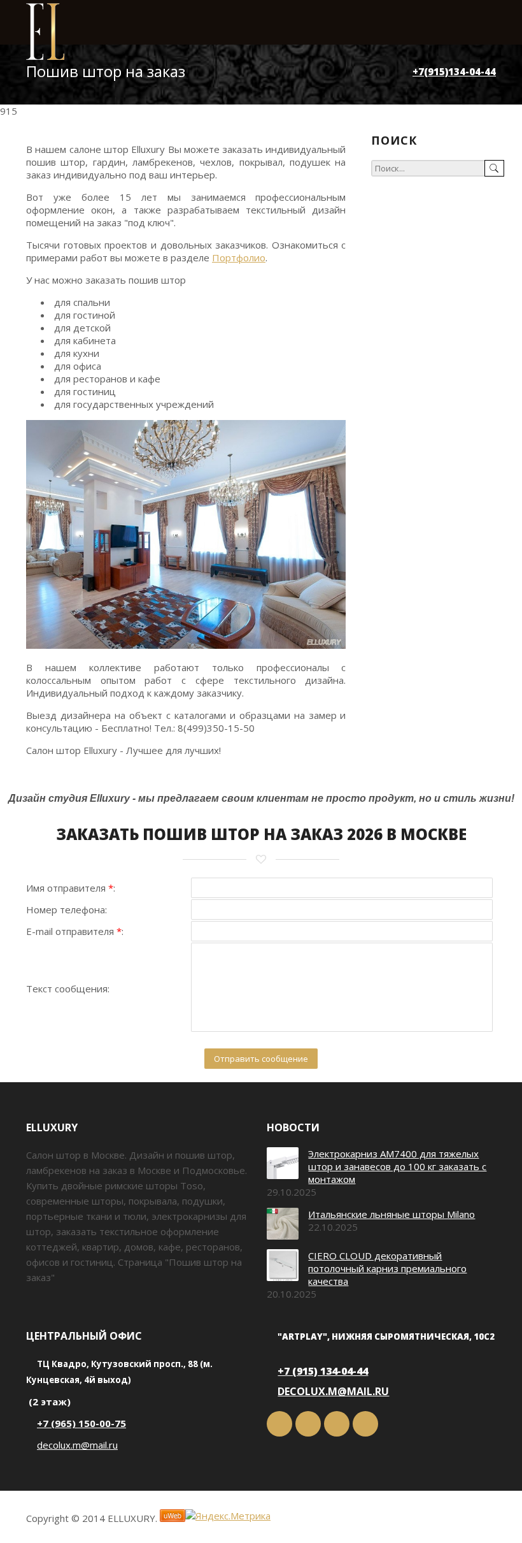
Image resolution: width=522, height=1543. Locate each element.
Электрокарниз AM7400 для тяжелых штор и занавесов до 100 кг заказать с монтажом (397, 1166)
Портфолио (238, 257)
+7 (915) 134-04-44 (323, 1371)
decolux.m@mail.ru (77, 1444)
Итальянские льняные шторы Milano (391, 1214)
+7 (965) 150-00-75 (81, 1423)
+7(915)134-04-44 (454, 71)
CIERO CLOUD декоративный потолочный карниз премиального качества (387, 1268)
